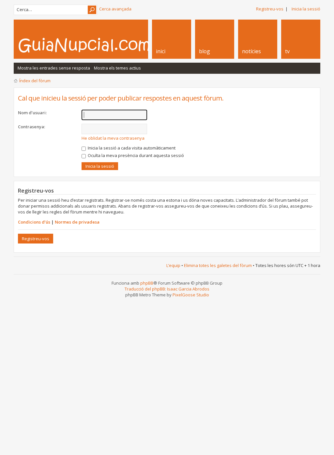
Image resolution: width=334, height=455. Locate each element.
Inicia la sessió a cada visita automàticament (131, 148)
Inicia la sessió (306, 9)
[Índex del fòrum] (91, 45)
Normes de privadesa (77, 222)
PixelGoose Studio (191, 295)
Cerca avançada (115, 9)
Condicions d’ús (34, 222)
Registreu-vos (269, 9)
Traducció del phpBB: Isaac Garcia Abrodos (167, 289)
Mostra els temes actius (117, 68)
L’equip (173, 265)
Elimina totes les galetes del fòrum (218, 265)
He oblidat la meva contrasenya (113, 138)
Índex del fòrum (35, 81)
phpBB (146, 283)
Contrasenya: (31, 127)
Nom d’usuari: (32, 113)
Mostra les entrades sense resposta (54, 68)
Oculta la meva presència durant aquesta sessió (135, 155)
